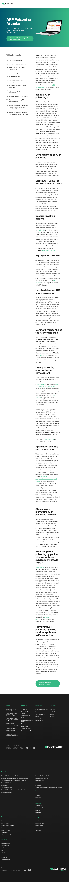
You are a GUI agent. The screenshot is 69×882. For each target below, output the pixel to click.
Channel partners (5, 823)
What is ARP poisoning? (15, 60)
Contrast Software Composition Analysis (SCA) (12, 735)
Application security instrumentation (19, 96)
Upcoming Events (40, 714)
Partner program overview (8, 820)
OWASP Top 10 (5, 857)
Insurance (38, 812)
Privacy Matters (8, 748)
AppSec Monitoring (26, 715)
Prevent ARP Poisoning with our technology (19, 38)
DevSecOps (24, 709)
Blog (37, 711)
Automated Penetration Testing (27, 712)
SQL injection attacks (14, 76)
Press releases (39, 825)
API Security (24, 717)
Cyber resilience (40, 780)
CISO (37, 800)
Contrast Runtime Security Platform (11, 710)
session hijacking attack (49, 250)
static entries (43, 355)
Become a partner (6, 830)
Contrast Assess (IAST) (12, 728)
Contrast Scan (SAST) (12, 725)
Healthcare (38, 810)
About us (52, 709)
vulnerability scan (42, 384)
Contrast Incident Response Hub (40, 719)
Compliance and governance (43, 782)
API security (39, 785)
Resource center (5, 843)
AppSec (38, 795)
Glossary (38, 716)
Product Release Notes (42, 709)
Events (3, 852)
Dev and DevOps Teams (27, 730)
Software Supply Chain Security (27, 721)
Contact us (38, 830)
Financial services (40, 807)
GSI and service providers (7, 825)
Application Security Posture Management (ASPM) (49, 787)
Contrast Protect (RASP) (10, 731)
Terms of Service (15, 748)
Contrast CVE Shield (6, 782)
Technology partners (6, 827)
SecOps (38, 793)
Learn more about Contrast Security (45, 683)
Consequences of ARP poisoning (17, 64)
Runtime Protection (26, 723)
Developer (38, 797)
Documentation (5, 845)
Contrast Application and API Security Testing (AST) (12, 719)
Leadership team (54, 711)
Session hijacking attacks (16, 73)
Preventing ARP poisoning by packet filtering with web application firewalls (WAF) (18, 107)
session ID (41, 230)
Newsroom (53, 716)
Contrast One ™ (5, 785)
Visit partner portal (6, 834)
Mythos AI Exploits (5, 859)
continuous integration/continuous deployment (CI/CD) (46, 479)
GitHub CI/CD (24, 726)
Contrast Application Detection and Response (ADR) (11, 714)
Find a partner (4, 832)
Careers (52, 714)
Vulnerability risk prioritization (43, 775)
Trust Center (21, 748)
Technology (38, 805)
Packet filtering (40, 567)
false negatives (49, 439)
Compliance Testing (26, 728)
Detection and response (42, 778)
